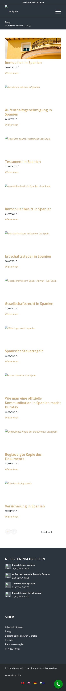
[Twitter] (58, 672)
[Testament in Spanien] (33, 147)
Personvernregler (14, 644)
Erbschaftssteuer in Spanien (28, 256)
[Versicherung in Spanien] (33, 491)
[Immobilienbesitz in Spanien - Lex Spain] (33, 194)
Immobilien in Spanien (23, 62)
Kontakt (9, 640)
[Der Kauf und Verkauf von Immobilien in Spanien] (33, 48)
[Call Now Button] (58, 684)
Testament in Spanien (23, 161)
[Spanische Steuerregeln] (33, 336)
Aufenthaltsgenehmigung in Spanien (28, 112)
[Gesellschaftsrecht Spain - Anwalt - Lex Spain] (33, 289)
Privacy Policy (12, 648)
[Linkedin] (53, 672)
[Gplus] (49, 672)
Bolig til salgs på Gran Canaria (21, 635)
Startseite (20, 26)
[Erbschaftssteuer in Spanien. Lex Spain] (33, 242)
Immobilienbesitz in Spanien (28, 209)
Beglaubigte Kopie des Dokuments (23, 456)
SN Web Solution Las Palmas (45, 668)
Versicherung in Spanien (25, 506)
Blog (8, 22)
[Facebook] (39, 672)
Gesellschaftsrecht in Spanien (29, 303)
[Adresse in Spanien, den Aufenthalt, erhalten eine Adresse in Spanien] (33, 95)
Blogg (8, 631)
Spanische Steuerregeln (24, 351)
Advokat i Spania (14, 627)
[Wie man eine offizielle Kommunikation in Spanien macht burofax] (33, 384)
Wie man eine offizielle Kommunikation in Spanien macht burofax (33, 402)
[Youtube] (44, 672)
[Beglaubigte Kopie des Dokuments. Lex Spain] (33, 440)
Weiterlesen (11, 72)
